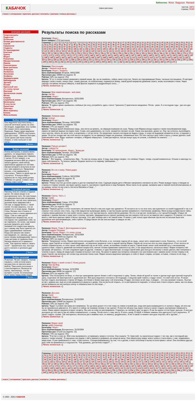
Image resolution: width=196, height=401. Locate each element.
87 (162, 47)
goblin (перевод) (55, 325)
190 (150, 55)
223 (43, 60)
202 (69, 58)
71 (84, 47)
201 (63, 58)
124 (63, 51)
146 (43, 53)
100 (74, 49)
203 (74, 58)
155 (96, 53)
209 (110, 58)
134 (122, 51)
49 (128, 45)
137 (139, 51)
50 (133, 45)
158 (113, 53)
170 (184, 53)
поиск (6, 14)
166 (160, 53)
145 (186, 51)
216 (151, 58)
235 (113, 60)
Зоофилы (63, 70)
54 (152, 45)
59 (177, 45)
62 (191, 45)
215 (145, 58)
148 (55, 53)
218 (163, 58)
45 (108, 45)
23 (153, 42)
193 (167, 55)
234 (107, 60)
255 (79, 62)
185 (120, 55)
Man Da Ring (53, 265)
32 (45, 45)
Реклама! (190, 3)
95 (50, 49)
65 (55, 47)
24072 (191, 7)
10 (89, 42)
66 (60, 47)
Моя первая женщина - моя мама (66, 92)
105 (104, 49)
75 (104, 47)
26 (167, 42)
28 (177, 42)
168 (172, 53)
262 (120, 62)
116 (167, 49)
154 (90, 53)
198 (45, 58)
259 (103, 62)
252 (62, 62)
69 (74, 47)
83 (143, 47)
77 (113, 47)
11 (94, 42)
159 (119, 53)
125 (69, 51)
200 (57, 58)
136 (133, 51)
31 (192, 42)
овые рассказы (67, 14)
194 (173, 55)
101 (80, 49)
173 (50, 55)
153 (84, 53)
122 (51, 51)
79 (123, 47)
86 (157, 47)
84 (147, 47)
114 (156, 49)
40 (84, 45)
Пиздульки (180, 3)
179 (85, 55)
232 (96, 60)
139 (151, 51)
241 (149, 60)
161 (131, 53)
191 (156, 55)
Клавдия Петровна (56, 230)
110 (133, 49)
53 (147, 45)
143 (174, 51)
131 (104, 51)
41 (89, 45)
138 (145, 51)
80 (128, 47)
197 (191, 55)
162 (137, 53)
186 (126, 55)
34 (55, 45)
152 (78, 53)
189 (144, 55)
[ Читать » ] (31, 144)
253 (67, 62)
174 (56, 55)
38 (74, 45)
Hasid (50, 295)
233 (102, 60)
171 (190, 53)
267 (150, 62)
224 (49, 60)
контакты (44, 14)
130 (98, 51)
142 (169, 51)
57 (167, 45)
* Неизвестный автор (57, 68)
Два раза (55, 293)
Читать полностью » (52, 86)
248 (190, 60)
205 (86, 58)
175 (62, 55)
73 (94, 47)
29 (182, 42)
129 (92, 51)
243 (160, 60)
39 (79, 45)
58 (172, 45)
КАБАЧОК (21, 397)
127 (80, 51)
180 (91, 55)
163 (143, 53)
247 (184, 60)
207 (98, 58)
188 (138, 55)
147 (49, 53)
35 (60, 45)
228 (72, 60)
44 (104, 45)
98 (65, 49)
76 (108, 47)
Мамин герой (57, 323)
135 (127, 51)
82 (138, 47)
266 (144, 62)
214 (139, 58)
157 (107, 53)
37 (69, 45)
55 (157, 45)
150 (66, 53)
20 (138, 42)
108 (121, 49)
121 (45, 51)
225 (55, 60)
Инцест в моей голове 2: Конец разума (68, 263)
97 (60, 49)
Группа (55, 232)
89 (172, 47)
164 (149, 53)
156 (102, 53)
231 (90, 60)
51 (138, 45)
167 (166, 53)
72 (89, 47)
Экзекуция (79, 150)
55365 (191, 9)
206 (92, 58)
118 (179, 49)
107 (116, 49)
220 (174, 58)
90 (177, 47)
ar (49, 172)
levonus (51, 118)
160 (125, 53)
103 (92, 49)
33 (50, 45)
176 (67, 55)
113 (150, 49)
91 (182, 47)
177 (73, 55)
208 (104, 58)
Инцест (55, 38)
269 (162, 62)
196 (185, 55)
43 (99, 45)
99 (69, 49)
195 (179, 55)
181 (97, 55)
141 (163, 51)
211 (122, 58)
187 (132, 55)
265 (138, 62)
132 (110, 51)
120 (190, 49)
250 (50, 62)
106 (110, 49)
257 (91, 62)
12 (99, 42)
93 (191, 47)
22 (148, 42)
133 (116, 51)
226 (60, 60)
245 (172, 60)
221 (180, 58)
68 (69, 47)
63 (45, 47)
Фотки (171, 3)
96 (55, 49)
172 (44, 55)
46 (113, 45)
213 (133, 58)
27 (172, 42)
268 (156, 62)
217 (157, 58)
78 (118, 47)
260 (109, 62)
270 (167, 62)
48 (123, 45)
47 (118, 45)
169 (178, 53)
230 (84, 60)
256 (85, 62)
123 (57, 51)
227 (66, 60)
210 (116, 58)
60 (182, 45)
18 (128, 42)
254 (73, 62)
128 (86, 51)
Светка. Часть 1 (58, 196)
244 (166, 60)
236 (119, 60)
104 (98, 49)
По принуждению (59, 150)
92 (187, 47)
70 (79, 47)
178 (79, 55)
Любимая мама (58, 116)
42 (94, 45)
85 (152, 47)
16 (118, 42)
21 (143, 42)
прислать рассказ (31, 14)
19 (133, 42)
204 (80, 58)
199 (51, 58)
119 (185, 49)
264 (132, 62)
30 (187, 42)
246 (178, 60)
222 (186, 58)
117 (173, 49)
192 (162, 55)
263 (126, 62)
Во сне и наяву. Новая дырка (64, 170)
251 (56, 62)
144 (180, 51)
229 (78, 60)
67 (65, 47)
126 (74, 51)
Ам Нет (51, 94)
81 (133, 47)
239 (137, 60)
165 (155, 53)
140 (157, 51)
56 (162, 45)
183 (109, 55)
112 (144, 49)
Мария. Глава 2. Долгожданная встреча (69, 228)
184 (115, 55)
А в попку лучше (73, 232)
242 (155, 60)
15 (113, 42)
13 (104, 42)
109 (127, 49)
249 (44, 62)
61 (187, 45)
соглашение (15, 14)
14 (109, 42)
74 (99, 47)
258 (97, 62)
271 (173, 62)
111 (139, 49)
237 (125, 60)
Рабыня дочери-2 (59, 146)
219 (168, 58)
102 (86, 49)
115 (162, 49)
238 (131, 60)
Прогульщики (57, 66)
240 (143, 60)
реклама (54, 14)
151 (72, 53)
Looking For (53, 148)
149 (60, 53)
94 (45, 49)
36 (65, 45)
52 (143, 45)
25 (162, 42)
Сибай (51, 198)
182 (103, 55)
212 (127, 58)
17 (123, 42)
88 (167, 47)
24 (157, 42)
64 (50, 47)
